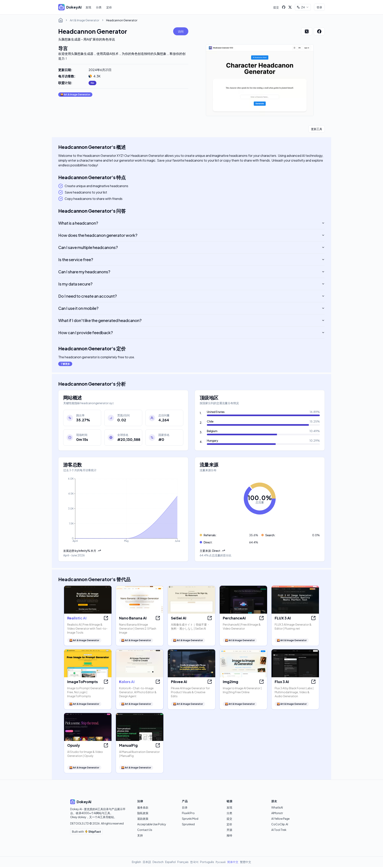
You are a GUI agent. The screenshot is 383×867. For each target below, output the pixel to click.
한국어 (194, 862)
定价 (109, 7)
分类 (99, 7)
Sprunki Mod (190, 818)
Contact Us (144, 829)
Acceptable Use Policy (151, 824)
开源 (229, 829)
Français (183, 862)
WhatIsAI (277, 807)
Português (207, 862)
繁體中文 (245, 862)
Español (170, 862)
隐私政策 (142, 813)
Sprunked (188, 824)
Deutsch (158, 862)
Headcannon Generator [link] (121, 20)
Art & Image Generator (84, 20)
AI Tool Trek (278, 829)
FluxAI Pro (188, 813)
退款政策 (142, 818)
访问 (181, 31)
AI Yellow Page (280, 818)
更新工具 (316, 129)
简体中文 (232, 862)
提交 (276, 7)
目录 (185, 807)
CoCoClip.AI (279, 824)
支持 (140, 835)
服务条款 (142, 807)
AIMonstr (277, 813)
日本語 (147, 862)
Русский (221, 862)
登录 (319, 7)
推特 (229, 835)
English (136, 862)
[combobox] (303, 7)
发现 (88, 7)
